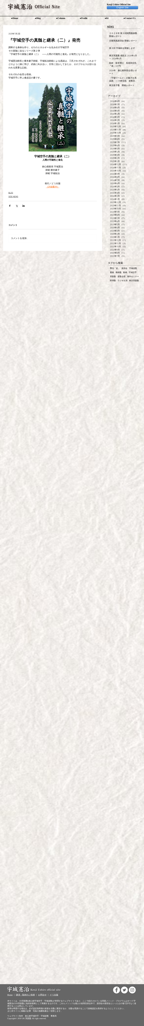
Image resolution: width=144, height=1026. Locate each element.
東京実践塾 (134, 281)
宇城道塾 (133, 268)
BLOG (10, 193)
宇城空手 (133, 272)
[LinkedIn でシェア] (23, 205)
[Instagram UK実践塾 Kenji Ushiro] (132, 990)
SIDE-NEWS (13, 197)
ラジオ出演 (122, 281)
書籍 (112, 272)
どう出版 (54, 995)
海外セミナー (133, 276)
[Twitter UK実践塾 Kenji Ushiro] (124, 990)
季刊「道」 (115, 268)
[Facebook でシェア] (9, 205)
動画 (125, 272)
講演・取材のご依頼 (25, 995)
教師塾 (119, 272)
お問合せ (42, 995)
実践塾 (113, 276)
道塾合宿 (121, 276)
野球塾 (113, 281)
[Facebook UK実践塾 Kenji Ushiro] (116, 990)
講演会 (124, 268)
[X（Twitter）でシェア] (16, 205)
